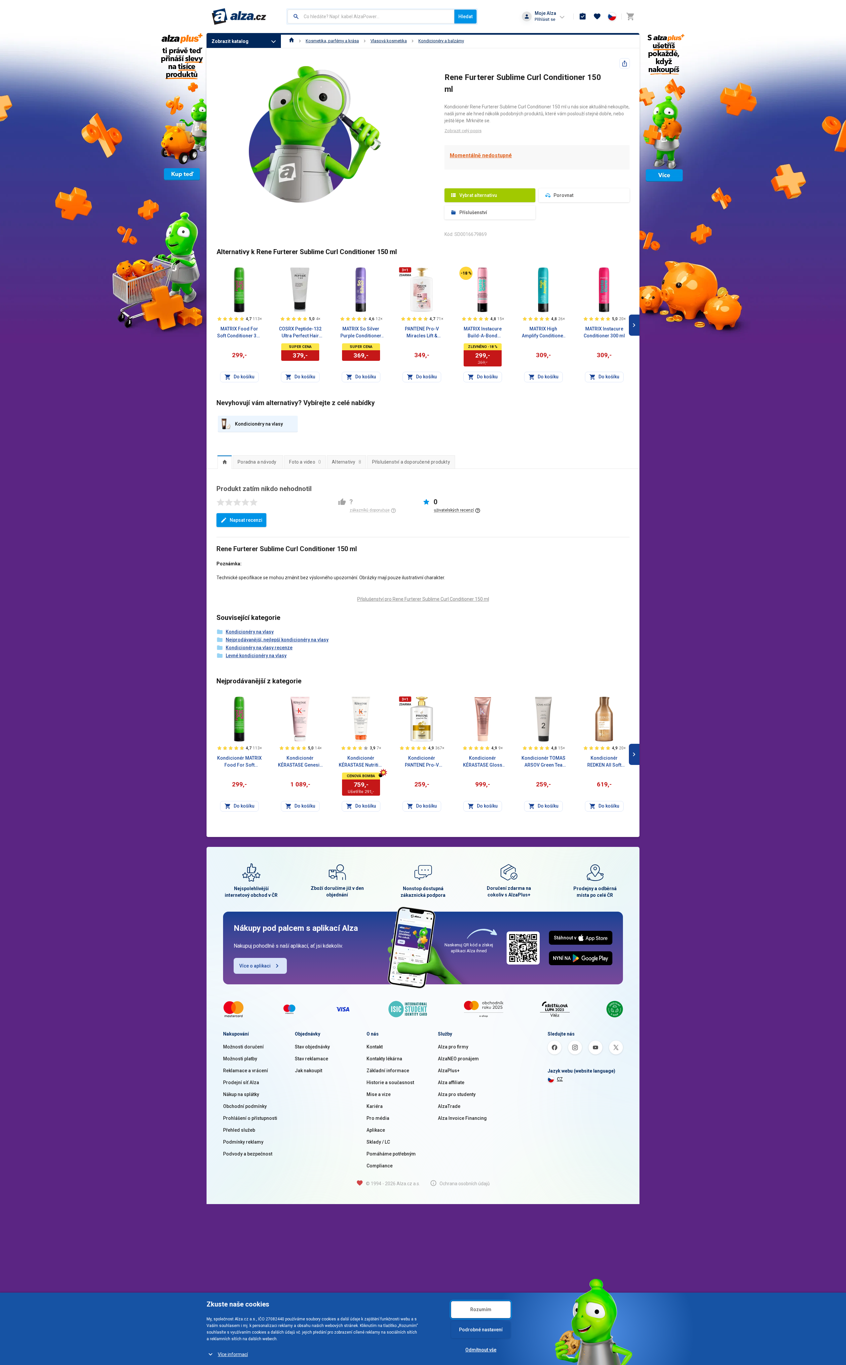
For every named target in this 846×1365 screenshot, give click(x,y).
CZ (560, 1079)
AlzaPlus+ (449, 1070)
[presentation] (224, 462)
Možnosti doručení (243, 1046)
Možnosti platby (240, 1058)
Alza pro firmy (453, 1046)
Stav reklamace (311, 1058)
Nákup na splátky (241, 1094)
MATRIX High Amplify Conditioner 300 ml (543, 332)
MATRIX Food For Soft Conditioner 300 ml (239, 332)
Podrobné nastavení (481, 1329)
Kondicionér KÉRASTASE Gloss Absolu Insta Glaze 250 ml (482, 762)
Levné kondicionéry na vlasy (256, 655)
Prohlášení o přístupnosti (250, 1118)
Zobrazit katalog (230, 41)
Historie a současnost (390, 1082)
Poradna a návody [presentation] (257, 462)
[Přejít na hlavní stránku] (239, 16)
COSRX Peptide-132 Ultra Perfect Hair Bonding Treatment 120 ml (300, 332)
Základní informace (387, 1070)
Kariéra (374, 1106)
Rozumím (480, 1309)
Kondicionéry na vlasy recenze (259, 647)
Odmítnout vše (480, 1349)
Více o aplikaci (255, 965)
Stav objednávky (312, 1046)
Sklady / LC (378, 1142)
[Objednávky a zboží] (583, 16)
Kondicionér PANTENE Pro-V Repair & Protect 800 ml (422, 762)
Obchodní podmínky (245, 1106)
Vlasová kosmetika (388, 40)
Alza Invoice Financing (462, 1118)
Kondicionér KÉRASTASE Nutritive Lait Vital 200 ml (361, 762)
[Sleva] (466, 273)
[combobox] (371, 16)
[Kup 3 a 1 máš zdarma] (405, 272)
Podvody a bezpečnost (247, 1153)
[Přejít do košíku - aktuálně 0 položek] (630, 16)
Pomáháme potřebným (391, 1153)
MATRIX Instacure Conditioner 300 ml (604, 332)
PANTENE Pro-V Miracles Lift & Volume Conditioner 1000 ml (421, 332)
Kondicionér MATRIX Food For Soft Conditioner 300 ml (239, 762)
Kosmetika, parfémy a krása (332, 40)
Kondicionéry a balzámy (441, 40)
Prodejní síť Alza (241, 1082)
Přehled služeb (239, 1130)
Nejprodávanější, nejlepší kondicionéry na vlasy (277, 639)
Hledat (465, 16)
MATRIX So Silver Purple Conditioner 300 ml (360, 332)
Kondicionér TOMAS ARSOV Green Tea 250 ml (543, 762)
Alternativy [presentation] (346, 462)
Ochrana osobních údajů (465, 1183)
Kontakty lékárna (384, 1058)
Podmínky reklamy (243, 1142)
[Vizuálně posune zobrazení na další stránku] (634, 325)
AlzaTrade (449, 1106)
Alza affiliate (451, 1082)
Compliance (379, 1165)
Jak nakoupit (308, 1070)
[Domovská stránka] (291, 41)
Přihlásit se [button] (545, 19)
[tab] (224, 462)
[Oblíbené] (597, 16)
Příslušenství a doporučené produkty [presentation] (411, 462)
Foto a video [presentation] (305, 462)
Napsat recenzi (246, 520)
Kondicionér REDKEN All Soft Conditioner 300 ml (604, 762)
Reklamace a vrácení (245, 1070)
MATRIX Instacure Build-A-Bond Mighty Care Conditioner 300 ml (482, 332)
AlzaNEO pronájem (458, 1058)
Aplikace (375, 1130)
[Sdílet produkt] (624, 63)
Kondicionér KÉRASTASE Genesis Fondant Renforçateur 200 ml (300, 762)
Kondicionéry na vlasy (250, 631)
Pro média (377, 1118)
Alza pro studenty (457, 1094)
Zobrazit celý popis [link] (462, 130)
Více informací (233, 1354)
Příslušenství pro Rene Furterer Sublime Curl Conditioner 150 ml (423, 599)
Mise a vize (378, 1094)
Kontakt (374, 1046)
